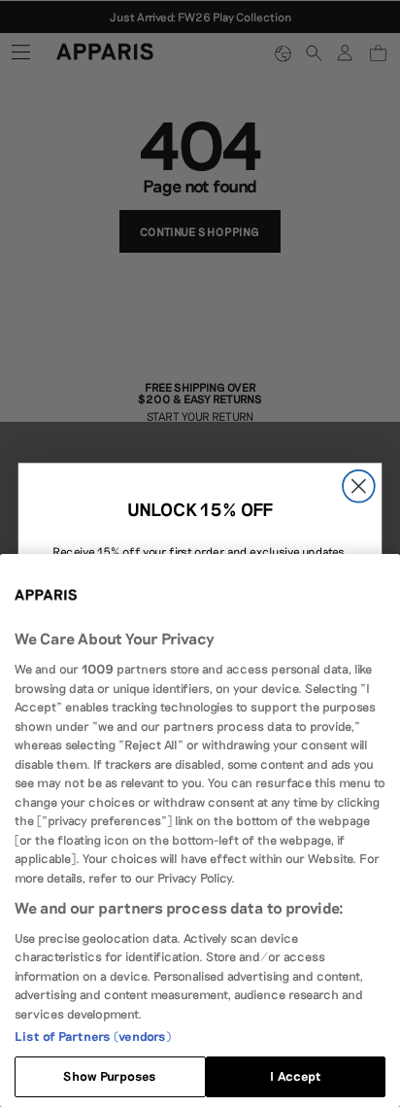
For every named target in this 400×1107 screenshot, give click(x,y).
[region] (200, 830)
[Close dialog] (359, 485)
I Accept (295, 1076)
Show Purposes (109, 1076)
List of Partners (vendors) (93, 1036)
